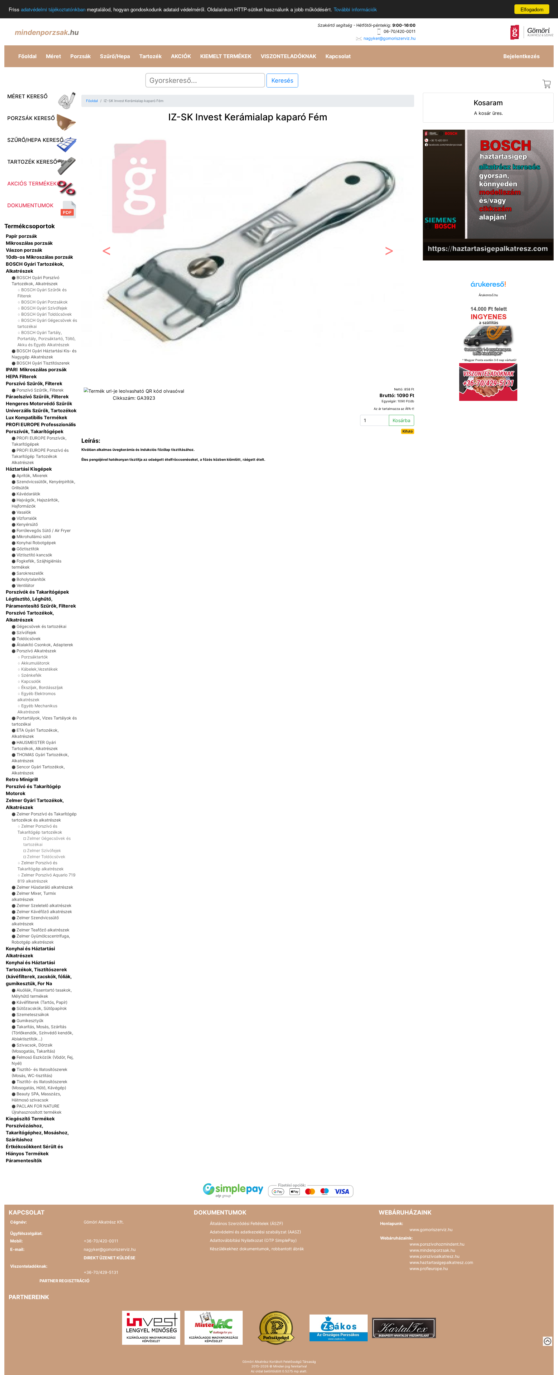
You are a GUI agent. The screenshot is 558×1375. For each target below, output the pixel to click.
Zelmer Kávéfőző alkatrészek (44, 911)
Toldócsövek (29, 638)
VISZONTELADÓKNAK (288, 56)
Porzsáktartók (34, 656)
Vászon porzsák (24, 250)
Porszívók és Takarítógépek (37, 592)
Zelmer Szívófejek (44, 850)
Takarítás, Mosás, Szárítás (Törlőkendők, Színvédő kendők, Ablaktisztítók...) (42, 1032)
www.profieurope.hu (428, 1268)
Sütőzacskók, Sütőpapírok (42, 1008)
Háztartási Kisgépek (29, 469)
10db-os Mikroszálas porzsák (39, 257)
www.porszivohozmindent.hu (436, 1244)
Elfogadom (532, 9)
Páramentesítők (24, 1160)
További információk (355, 9)
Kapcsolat (338, 56)
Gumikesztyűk (30, 1020)
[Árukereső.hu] (488, 286)
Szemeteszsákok (33, 1014)
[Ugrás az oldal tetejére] (547, 1341)
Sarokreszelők (30, 573)
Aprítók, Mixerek (32, 475)
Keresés (282, 80)
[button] (106, 252)
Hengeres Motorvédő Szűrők (39, 403)
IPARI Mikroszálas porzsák (36, 369)
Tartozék (150, 56)
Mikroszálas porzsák (29, 243)
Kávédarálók (28, 493)
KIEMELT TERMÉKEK (225, 56)
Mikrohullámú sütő (34, 536)
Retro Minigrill (22, 779)
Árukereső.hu (488, 295)
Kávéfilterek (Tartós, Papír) (42, 1002)
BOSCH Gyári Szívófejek (44, 308)
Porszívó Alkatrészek (36, 650)
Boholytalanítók (31, 579)
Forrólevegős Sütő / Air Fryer (44, 530)
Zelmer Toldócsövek (46, 856)
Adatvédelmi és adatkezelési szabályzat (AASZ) (255, 1231)
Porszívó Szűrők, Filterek (34, 383)
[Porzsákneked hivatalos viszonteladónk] (276, 1327)
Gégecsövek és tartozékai (41, 626)
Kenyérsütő (27, 524)
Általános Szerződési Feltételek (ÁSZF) (246, 1223)
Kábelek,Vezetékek (39, 669)
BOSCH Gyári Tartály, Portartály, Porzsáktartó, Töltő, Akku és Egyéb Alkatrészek (46, 338)
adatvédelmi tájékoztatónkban (53, 9)
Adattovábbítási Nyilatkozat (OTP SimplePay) (253, 1240)
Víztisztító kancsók (34, 554)
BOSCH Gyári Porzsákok (44, 301)
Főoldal (27, 56)
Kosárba (401, 420)
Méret (53, 56)
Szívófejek (26, 632)
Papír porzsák (21, 236)
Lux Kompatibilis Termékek (36, 417)
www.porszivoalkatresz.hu (434, 1256)
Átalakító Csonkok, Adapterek (45, 644)
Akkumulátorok (35, 662)
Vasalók (24, 512)
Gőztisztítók (28, 548)
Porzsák (80, 56)
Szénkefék (31, 675)
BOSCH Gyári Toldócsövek (46, 314)
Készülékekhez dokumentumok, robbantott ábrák (257, 1248)
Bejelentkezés (521, 56)
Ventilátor (25, 585)
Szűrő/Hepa (115, 56)
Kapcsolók (31, 681)
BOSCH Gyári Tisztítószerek (43, 362)
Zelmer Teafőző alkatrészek (43, 929)
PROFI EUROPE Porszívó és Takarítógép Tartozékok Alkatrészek (40, 456)
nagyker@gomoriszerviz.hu (390, 38)
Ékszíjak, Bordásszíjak (42, 687)
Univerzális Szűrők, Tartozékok (41, 410)
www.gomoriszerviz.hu (431, 1229)
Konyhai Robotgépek (36, 542)
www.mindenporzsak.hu (432, 1250)
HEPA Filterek (21, 376)
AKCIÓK (181, 56)
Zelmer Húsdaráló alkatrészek (45, 887)
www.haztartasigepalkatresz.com (441, 1262)
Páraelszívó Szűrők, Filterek (37, 396)
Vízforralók (27, 518)
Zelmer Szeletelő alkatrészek (44, 905)
